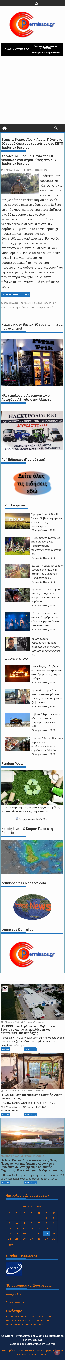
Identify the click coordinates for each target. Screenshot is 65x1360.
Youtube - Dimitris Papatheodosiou (27, 1320)
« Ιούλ (9, 1244)
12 (24, 1228)
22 (46, 1233)
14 (39, 1228)
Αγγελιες (5, 1049)
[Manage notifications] (57, 1352)
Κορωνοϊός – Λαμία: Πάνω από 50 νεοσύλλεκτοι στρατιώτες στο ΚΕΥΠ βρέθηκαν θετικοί (30, 160)
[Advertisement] (32, 91)
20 (31, 1233)
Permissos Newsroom (36, 169)
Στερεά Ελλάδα (11, 302)
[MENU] (61, 128)
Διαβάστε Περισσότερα (16, 294)
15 (46, 1228)
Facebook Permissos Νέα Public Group (29, 1316)
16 (53, 1228)
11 (16, 1228)
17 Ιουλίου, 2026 (11, 1022)
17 (9, 1233)
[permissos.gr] (4, 128)
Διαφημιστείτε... (16, 1302)
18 (16, 1233)
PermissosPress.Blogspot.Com (24, 1324)
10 (9, 1228)
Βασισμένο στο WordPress (18, 1350)
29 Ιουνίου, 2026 (11, 1155)
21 (39, 1233)
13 (31, 1228)
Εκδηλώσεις (30, 1049)
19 (24, 1233)
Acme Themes (39, 1354)
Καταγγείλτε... (14, 1294)
